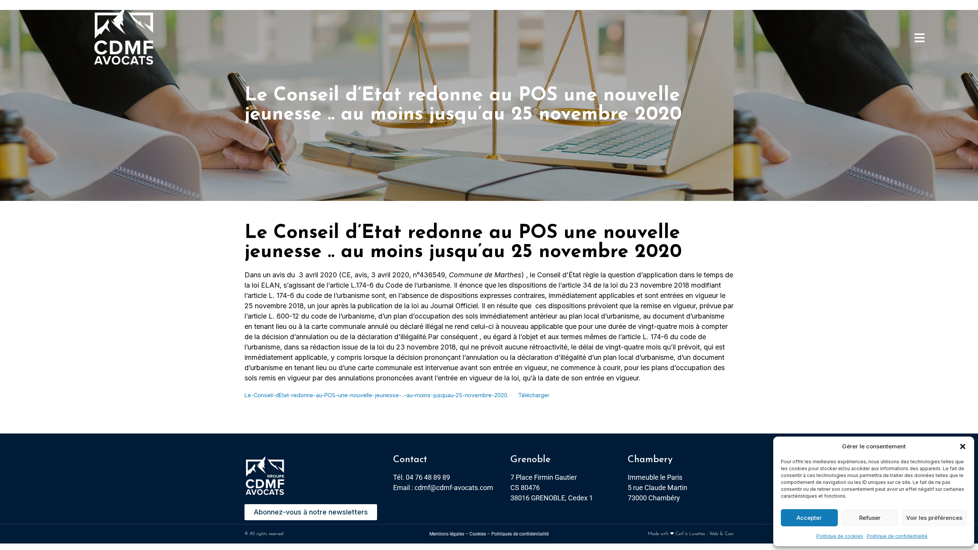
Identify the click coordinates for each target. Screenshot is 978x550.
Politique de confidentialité (897, 536)
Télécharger (533, 395)
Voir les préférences (934, 517)
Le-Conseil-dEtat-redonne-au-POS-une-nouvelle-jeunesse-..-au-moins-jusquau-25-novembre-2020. (376, 395)
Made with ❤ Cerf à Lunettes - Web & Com (691, 534)
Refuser (870, 517)
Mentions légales (446, 534)
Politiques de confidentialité (520, 534)
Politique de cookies (839, 536)
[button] (963, 446)
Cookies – (480, 534)
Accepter (809, 517)
